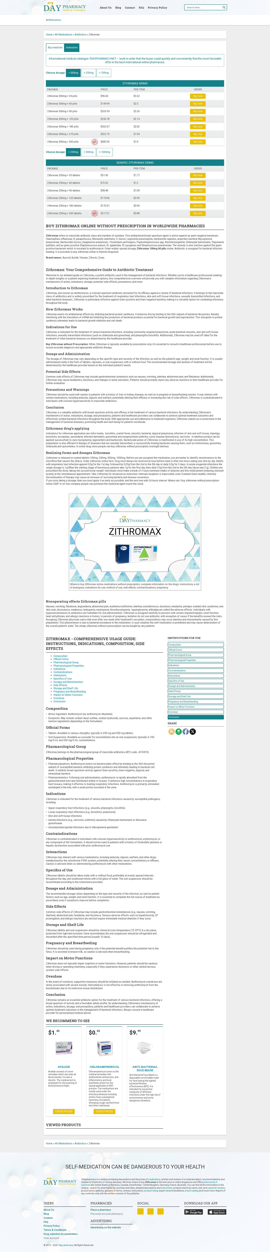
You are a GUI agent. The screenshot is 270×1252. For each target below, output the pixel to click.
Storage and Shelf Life (65, 688)
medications (154, 1179)
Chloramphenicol (104, 1067)
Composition (60, 656)
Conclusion (59, 701)
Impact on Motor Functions (68, 694)
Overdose (58, 698)
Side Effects (60, 685)
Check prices (63, 1111)
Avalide (64, 1067)
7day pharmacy (65, 1245)
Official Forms (61, 659)
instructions (166, 1188)
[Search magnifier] (224, 7)
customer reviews (216, 1188)
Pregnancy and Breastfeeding (69, 691)
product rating (151, 1190)
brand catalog (192, 1190)
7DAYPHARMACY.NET (102, 58)
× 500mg (73, 72)
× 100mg (104, 72)
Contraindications (62, 672)
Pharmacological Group (66, 662)
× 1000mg (104, 152)
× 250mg (88, 72)
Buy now (197, 96)
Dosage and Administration (68, 681)
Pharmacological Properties (68, 665)
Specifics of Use (62, 678)
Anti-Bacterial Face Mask (145, 1068)
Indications (59, 668)
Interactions (59, 675)
